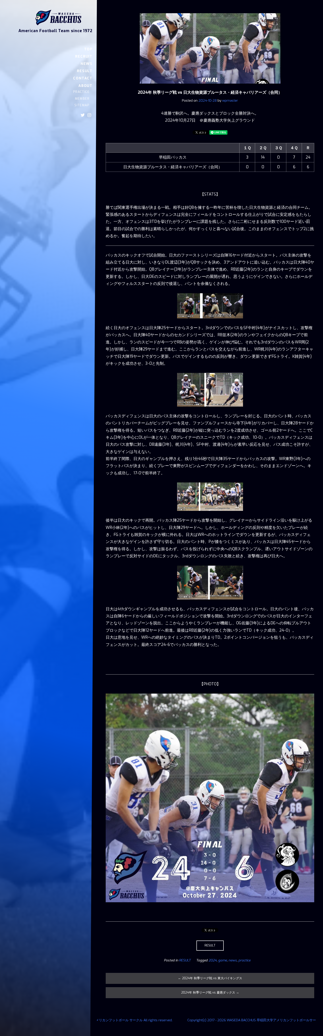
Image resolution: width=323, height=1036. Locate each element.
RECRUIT (84, 56)
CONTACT (83, 78)
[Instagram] (89, 115)
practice (244, 960)
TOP (88, 49)
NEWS (87, 63)
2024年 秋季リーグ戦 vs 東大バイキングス (210, 978)
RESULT (85, 71)
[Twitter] (82, 115)
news (233, 960)
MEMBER (82, 99)
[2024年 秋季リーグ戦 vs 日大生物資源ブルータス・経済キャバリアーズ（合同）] (210, 86)
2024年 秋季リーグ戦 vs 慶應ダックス (210, 992)
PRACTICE (81, 92)
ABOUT (85, 85)
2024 (213, 960)
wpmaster (230, 100)
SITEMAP (81, 105)
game (222, 960)
